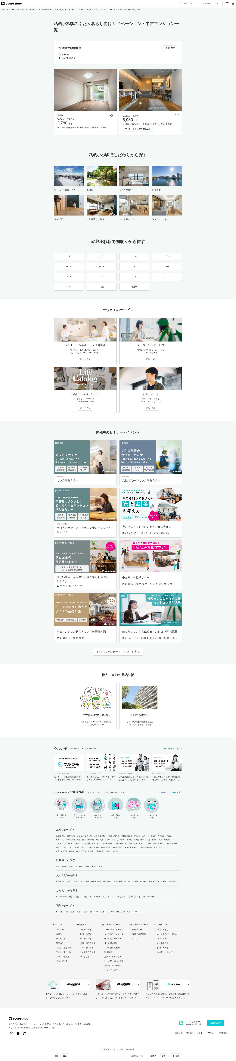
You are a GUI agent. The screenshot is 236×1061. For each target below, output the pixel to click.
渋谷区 (87, 866)
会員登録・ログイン (165, 952)
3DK (112, 912)
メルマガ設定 (61, 961)
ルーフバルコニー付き (64, 897)
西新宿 (129, 840)
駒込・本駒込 (87, 847)
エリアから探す (87, 947)
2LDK (102, 912)
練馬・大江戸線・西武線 (65, 851)
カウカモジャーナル (113, 966)
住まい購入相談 (111, 943)
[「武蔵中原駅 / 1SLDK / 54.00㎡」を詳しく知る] (85, 90)
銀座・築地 (71, 840)
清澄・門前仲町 (88, 840)
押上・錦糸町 (107, 844)
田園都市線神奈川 (145, 847)
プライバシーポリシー (206, 1033)
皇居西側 (99, 840)
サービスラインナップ (113, 934)
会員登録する (216, 1023)
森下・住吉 (86, 844)
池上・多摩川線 (164, 840)
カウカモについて (186, 3)
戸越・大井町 (152, 840)
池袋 (130, 844)
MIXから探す (85, 957)
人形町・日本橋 (171, 844)
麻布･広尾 (71, 836)
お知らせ (60, 934)
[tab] (84, 108)
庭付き (77, 897)
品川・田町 (60, 840)
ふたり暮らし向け (133, 897)
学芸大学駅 (162, 882)
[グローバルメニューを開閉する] (233, 3)
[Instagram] (24, 1033)
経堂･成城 (68, 844)
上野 (149, 844)
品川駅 (69, 882)
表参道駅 (152, 882)
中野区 (94, 866)
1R (57, 912)
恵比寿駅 (143, 882)
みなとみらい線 (130, 847)
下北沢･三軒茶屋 (113, 836)
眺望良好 (97, 897)
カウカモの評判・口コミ (167, 934)
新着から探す (86, 934)
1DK (66, 912)
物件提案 (108, 952)
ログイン (210, 3)
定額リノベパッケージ (113, 957)
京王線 (76, 844)
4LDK (135, 912)
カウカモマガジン (112, 970)
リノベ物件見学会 (112, 947)
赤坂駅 (135, 882)
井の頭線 (161, 836)
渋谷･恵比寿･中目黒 (84, 836)
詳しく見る (85, 359)
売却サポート (138, 929)
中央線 (107, 840)
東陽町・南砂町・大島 (102, 847)
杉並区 (101, 866)
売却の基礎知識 (139, 934)
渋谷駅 (76, 882)
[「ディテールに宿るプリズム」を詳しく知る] (150, 90)
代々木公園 (151, 836)
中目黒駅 (127, 882)
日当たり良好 (87, 897)
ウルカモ (136, 938)
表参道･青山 (60, 836)
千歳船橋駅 (107, 882)
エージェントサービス (113, 929)
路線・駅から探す (87, 943)
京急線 (108, 851)
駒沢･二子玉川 (139, 836)
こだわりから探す (87, 952)
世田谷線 (59, 844)
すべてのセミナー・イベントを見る (118, 651)
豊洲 (78, 840)
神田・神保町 (75, 847)
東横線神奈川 (118, 847)
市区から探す (86, 938)
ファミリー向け (148, 897)
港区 (57, 866)
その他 (115, 851)
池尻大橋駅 (85, 882)
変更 (163, 1056)
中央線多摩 (99, 851)
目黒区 (71, 866)
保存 (177, 1056)
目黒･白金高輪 (99, 836)
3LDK (118, 912)
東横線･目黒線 (127, 836)
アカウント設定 (62, 957)
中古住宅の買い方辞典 (113, 961)
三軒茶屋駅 (60, 882)
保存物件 (60, 943)
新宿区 (63, 866)
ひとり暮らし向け (118, 897)
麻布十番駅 (172, 882)
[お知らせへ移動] (227, 3)
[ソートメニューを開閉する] (56, 1056)
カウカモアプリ (163, 938)
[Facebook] (18, 1033)
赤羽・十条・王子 (160, 847)
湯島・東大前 (158, 844)
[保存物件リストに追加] (111, 115)
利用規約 (189, 1033)
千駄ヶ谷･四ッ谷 (118, 840)
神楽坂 (169, 836)
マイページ (61, 929)
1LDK (72, 912)
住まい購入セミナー (113, 938)
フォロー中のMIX (63, 952)
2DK (96, 912)
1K (61, 912)
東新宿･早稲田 (139, 840)
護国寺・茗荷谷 (139, 844)
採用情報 (223, 1033)
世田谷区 (79, 866)
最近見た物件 (61, 938)
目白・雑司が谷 (120, 844)
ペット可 (106, 897)
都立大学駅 (118, 882)
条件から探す (86, 929)
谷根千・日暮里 (62, 847)
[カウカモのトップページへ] (11, 3)
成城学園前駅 (96, 882)
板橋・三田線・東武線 (84, 851)
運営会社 (178, 1033)
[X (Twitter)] (11, 1033)
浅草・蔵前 (96, 844)
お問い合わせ (162, 947)
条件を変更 (170, 48)
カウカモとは (162, 929)
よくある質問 (162, 943)
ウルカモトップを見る (172, 748)
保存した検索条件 (63, 947)
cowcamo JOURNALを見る (170, 792)
